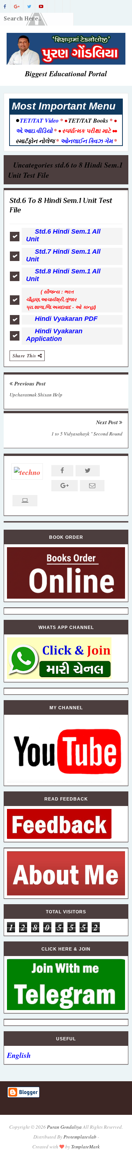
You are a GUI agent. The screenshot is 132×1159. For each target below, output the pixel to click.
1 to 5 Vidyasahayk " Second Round (86, 433)
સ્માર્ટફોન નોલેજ (35, 141)
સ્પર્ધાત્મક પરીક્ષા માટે (86, 131)
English (19, 1055)
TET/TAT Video (39, 120)
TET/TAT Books (88, 120)
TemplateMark (85, 1146)
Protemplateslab (79, 1136)
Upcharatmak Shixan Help (36, 394)
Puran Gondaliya (64, 1127)
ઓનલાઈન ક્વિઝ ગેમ (87, 141)
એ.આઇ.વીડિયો (35, 131)
